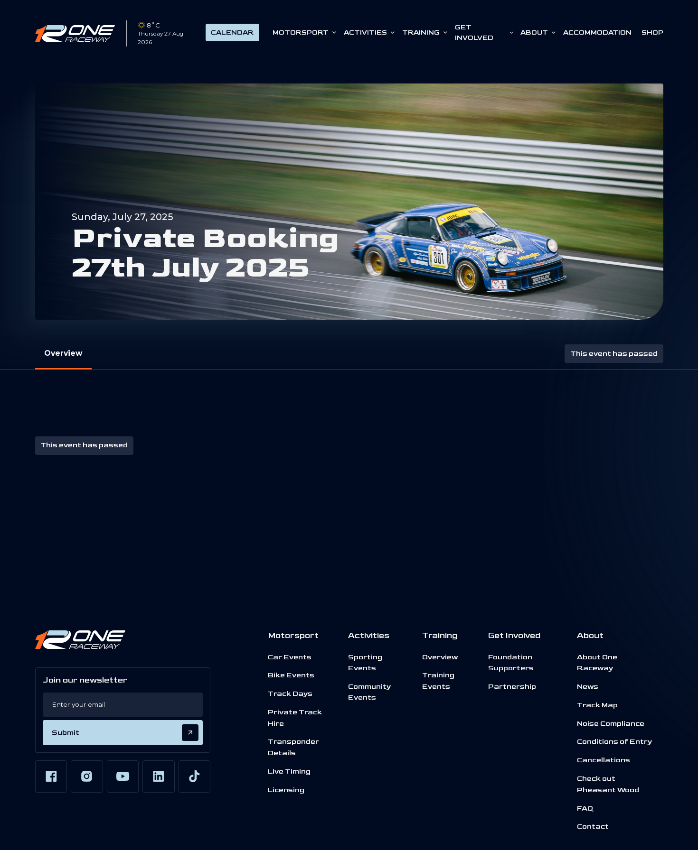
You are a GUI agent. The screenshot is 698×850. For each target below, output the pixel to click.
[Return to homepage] (75, 33)
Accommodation (597, 32)
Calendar (232, 32)
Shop (652, 32)
